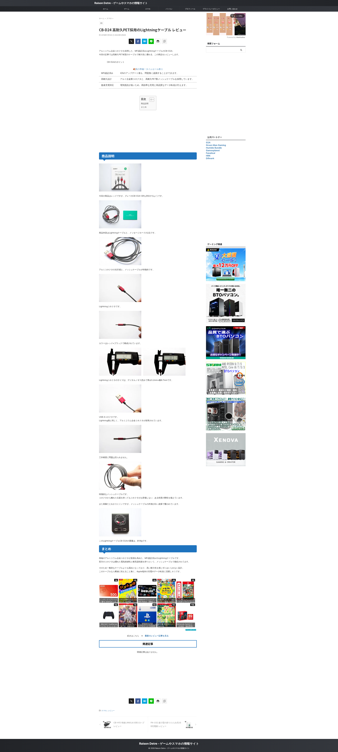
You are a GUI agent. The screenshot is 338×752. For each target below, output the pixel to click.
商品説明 (144, 103)
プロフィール (190, 9)
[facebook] (138, 41)
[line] (151, 41)
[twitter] (131, 41)
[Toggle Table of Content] (150, 99)
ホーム (105, 9)
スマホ (147, 9)
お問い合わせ (232, 9)
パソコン (169, 9)
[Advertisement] (123, 130)
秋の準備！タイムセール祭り (149, 69)
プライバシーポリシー (211, 9)
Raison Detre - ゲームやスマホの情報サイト (121, 3)
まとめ (144, 107)
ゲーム (126, 9)
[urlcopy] (164, 41)
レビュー (111, 710)
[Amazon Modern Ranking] (191, 629)
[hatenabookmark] (144, 41)
